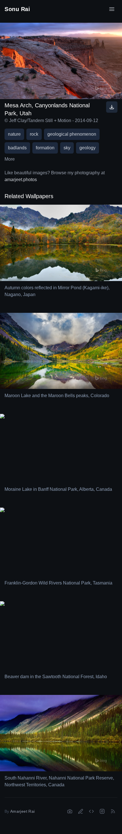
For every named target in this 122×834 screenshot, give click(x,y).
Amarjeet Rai (22, 811)
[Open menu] (111, 9)
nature (14, 134)
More (10, 159)
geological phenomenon (71, 134)
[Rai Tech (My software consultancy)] (91, 811)
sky (67, 147)
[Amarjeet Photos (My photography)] (69, 811)
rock (34, 134)
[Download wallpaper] (111, 107)
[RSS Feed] (112, 811)
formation (45, 147)
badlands (17, 147)
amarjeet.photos (21, 179)
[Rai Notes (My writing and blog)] (80, 811)
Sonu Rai (17, 9)
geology (87, 147)
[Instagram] (102, 811)
